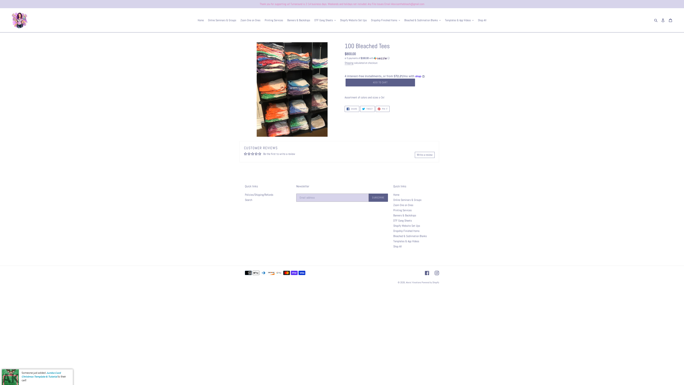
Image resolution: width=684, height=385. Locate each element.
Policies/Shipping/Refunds (259, 195)
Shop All (397, 246)
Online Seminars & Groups (407, 200)
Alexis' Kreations (414, 282)
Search (248, 200)
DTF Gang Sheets (402, 220)
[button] (367, 58)
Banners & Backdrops (404, 215)
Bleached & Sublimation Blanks (410, 236)
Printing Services (402, 210)
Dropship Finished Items (406, 231)
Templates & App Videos (406, 241)
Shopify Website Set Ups (406, 226)
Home (396, 195)
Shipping (349, 63)
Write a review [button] (425, 155)
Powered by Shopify (430, 282)
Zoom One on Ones (403, 205)
